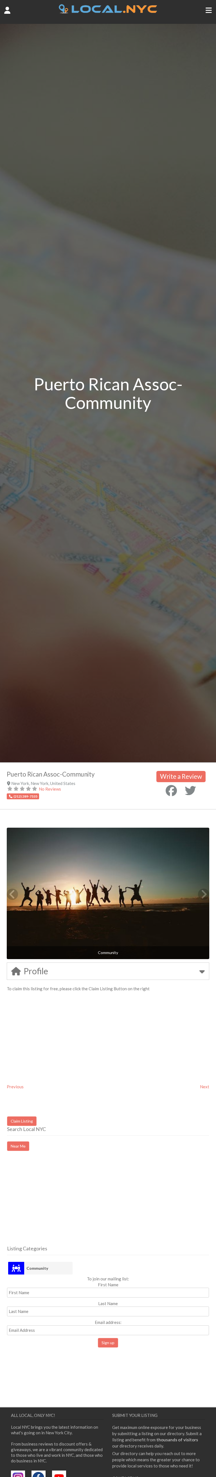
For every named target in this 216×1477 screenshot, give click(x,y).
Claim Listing (22, 1121)
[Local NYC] (108, 11)
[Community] (16, 1268)
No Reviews (50, 788)
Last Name (108, 1303)
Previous (15, 1086)
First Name (108, 1284)
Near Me (18, 1146)
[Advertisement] (54, 1203)
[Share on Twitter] (190, 790)
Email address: (108, 1322)
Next (204, 1086)
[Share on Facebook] (171, 790)
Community (37, 1268)
